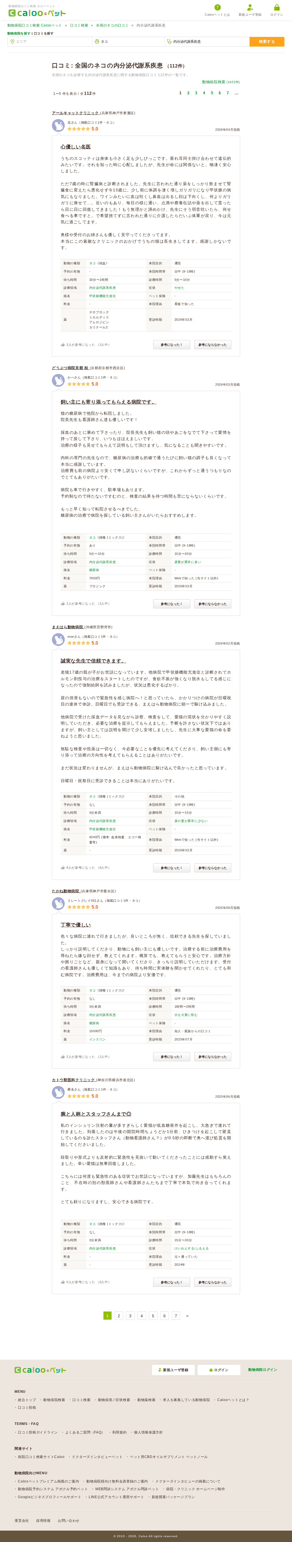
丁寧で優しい (76, 925)
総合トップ (27, 1400)
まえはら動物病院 (68, 627)
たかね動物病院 (66, 891)
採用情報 (43, 1521)
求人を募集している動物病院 (186, 1400)
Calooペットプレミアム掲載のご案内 (48, 1481)
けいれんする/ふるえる (192, 1248)
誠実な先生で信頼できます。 (93, 661)
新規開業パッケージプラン (173, 1497)
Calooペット (34, 25)
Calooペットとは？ (233, 1400)
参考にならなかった (212, 344)
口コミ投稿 (27, 1408)
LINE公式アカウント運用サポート (116, 1497)
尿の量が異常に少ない (191, 821)
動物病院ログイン (262, 1370)
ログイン (276, 14)
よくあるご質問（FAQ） (85, 1432)
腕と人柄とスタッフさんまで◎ (96, 1114)
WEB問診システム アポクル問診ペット (127, 1489)
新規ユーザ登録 (250, 14)
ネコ (92, 263)
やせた (179, 287)
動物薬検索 (146, 1400)
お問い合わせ (69, 1521)
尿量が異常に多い (188, 562)
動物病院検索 (221, 82)
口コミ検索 (79, 25)
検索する (267, 41)
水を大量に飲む (186, 1015)
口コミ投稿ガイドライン (38, 1432)
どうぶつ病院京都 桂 (71, 368)
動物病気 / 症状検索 (114, 1400)
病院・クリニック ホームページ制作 (195, 1489)
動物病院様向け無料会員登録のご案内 (117, 1481)
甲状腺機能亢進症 (102, 296)
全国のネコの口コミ (112, 25)
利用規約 (119, 1432)
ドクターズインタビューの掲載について (188, 1481)
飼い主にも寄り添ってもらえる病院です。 (109, 402)
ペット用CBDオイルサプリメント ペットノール (169, 1457)
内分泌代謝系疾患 (102, 287)
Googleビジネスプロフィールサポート (49, 1497)
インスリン (97, 1039)
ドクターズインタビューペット (97, 1457)
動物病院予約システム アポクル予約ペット (53, 1489)
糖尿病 (94, 570)
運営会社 (22, 1521)
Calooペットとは (217, 14)
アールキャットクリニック (76, 113)
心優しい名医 (76, 147)
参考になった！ (172, 344)
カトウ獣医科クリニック (74, 1080)
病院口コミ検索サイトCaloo (41, 1457)
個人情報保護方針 (148, 1432)
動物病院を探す (19, 33)
